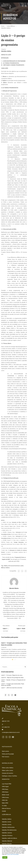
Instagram (12, 695)
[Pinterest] (25, 571)
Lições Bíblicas (11, 26)
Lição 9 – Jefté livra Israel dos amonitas (11, 687)
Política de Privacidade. (13, 854)
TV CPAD (4, 805)
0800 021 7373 (5, 721)
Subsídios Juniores (7, 832)
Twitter (9, 695)
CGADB (4, 811)
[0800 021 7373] (2, 718)
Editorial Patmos (6, 808)
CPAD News (5, 789)
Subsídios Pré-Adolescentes (9, 830)
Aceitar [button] (4, 857)
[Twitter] (22, 571)
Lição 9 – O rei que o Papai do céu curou (11, 675)
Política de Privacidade (8, 754)
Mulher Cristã (5, 794)
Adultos (6, 565)
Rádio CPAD (5, 803)
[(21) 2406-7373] (2, 724)
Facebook (5, 695)
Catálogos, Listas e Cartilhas (9, 776)
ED (9, 565)
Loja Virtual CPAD (6, 784)
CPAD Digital (5, 786)
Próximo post (21, 625)
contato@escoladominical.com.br (11, 732)
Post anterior (6, 625)
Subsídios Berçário (7, 843)
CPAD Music (5, 792)
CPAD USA (4, 800)
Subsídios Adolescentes (8, 827)
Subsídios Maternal (7, 841)
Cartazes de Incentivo (7, 773)
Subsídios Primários (7, 835)
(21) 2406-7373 (6, 727)
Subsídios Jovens (6, 822)
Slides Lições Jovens (7, 770)
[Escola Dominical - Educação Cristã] (6, 6)
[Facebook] (19, 571)
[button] (12, 659)
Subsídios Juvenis (6, 824)
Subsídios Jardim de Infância (9, 838)
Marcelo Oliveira (14, 588)
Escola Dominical (15, 565)
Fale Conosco (5, 756)
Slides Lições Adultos (7, 767)
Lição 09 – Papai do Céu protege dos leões (12, 677)
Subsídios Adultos (6, 28)
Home (2, 26)
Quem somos (5, 751)
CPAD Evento (5, 797)
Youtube (15, 695)
